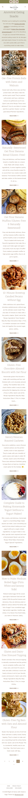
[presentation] (14, 62)
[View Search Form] (3, 7)
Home (8, 786)
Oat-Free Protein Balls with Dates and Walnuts (14, 82)
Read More (14, 116)
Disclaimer (10, 788)
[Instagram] (14, 1)
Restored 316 (19, 794)
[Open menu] (25, 7)
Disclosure (18, 788)
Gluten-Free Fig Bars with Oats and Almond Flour (14, 724)
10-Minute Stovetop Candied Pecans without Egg (14, 296)
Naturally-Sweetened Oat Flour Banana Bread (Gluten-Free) (14, 151)
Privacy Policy (17, 786)
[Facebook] (11, 1)
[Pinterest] (17, 1)
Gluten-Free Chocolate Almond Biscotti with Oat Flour (14, 369)
